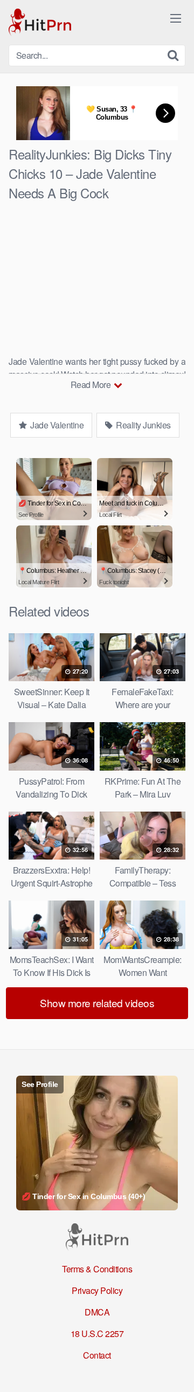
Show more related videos (97, 1002)
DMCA (97, 1312)
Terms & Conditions (97, 1269)
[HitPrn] (40, 22)
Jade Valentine (56, 425)
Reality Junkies (142, 425)
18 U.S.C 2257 (97, 1333)
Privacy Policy (97, 1290)
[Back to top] (175, 1368)
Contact (97, 1355)
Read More (92, 384)
